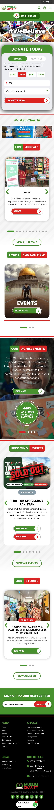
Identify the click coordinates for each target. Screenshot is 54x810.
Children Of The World (35, 734)
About (4, 727)
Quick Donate (28, 16)
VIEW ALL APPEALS (27, 242)
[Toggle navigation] (50, 7)
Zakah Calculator (33, 743)
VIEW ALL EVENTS (27, 563)
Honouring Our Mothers (35, 730)
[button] (10, 231)
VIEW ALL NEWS (27, 675)
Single (18, 58)
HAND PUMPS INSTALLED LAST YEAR (27, 415)
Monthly (36, 58)
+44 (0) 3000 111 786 (38, 761)
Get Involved (6, 740)
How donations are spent (10, 743)
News (4, 730)
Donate (4, 734)
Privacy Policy (6, 765)
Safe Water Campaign (35, 727)
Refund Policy (7, 768)
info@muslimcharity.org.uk (39, 776)
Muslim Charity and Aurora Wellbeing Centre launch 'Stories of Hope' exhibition (27, 630)
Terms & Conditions (8, 761)
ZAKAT (27, 193)
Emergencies (32, 737)
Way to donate (7, 737)
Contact (4, 746)
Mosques (30, 740)
